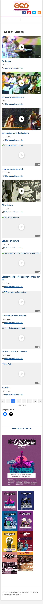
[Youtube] (29, 12)
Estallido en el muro (10, 241)
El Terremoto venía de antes (14, 316)
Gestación (6, 61)
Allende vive (7, 205)
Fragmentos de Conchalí (12, 169)
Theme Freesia (23, 592)
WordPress (32, 592)
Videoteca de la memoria (13, 68)
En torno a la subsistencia (13, 97)
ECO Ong (5, 592)
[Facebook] (24, 12)
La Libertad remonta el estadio (15, 133)
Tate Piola (6, 387)
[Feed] (39, 12)
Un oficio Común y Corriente (14, 352)
